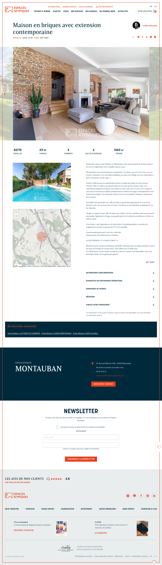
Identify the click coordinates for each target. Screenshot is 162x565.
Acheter (57, 11)
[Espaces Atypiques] (17, 12)
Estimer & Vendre (42, 11)
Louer (66, 11)
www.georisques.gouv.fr (94, 315)
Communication (67, 509)
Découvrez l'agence (103, 384)
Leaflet (29, 266)
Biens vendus (128, 509)
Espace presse (47, 509)
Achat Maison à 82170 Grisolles (85, 333)
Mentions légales (140, 557)
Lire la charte (81, 431)
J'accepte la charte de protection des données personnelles (83, 427)
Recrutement (86, 509)
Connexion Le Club (149, 509)
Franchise (30, 509)
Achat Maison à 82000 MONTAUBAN (56, 333)
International (54, 7)
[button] (42, 237)
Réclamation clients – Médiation (109, 557)
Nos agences (91, 11)
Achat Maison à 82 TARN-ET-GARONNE (24, 333)
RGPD (128, 557)
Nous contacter (12, 509)
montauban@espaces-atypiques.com (110, 376)
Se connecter (101, 533)
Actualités (123, 11)
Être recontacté (105, 7)
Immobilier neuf (69, 7)
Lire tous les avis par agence (17, 482)
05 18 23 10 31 (101, 371)
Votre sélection (147, 11)
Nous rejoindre (86, 7)
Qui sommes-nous (107, 11)
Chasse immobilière (107, 509)
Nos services (77, 11)
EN (156, 7)
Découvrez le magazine (24, 530)
